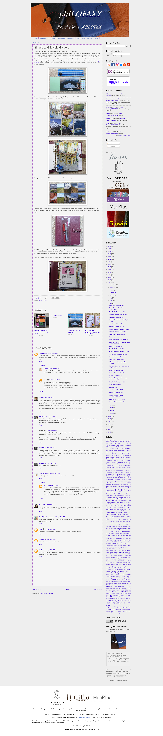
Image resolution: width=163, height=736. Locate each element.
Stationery (112, 588)
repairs (122, 574)
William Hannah (110, 609)
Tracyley (129, 596)
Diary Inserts (121, 476)
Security (108, 583)
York (112, 613)
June (111, 300)
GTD (125, 507)
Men (130, 530)
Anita (45, 379)
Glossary (128, 505)
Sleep (127, 585)
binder (107, 453)
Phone (107, 555)
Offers (129, 542)
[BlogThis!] (53, 298)
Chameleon (114, 462)
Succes (113, 590)
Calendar (108, 458)
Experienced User (115, 486)
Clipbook (120, 465)
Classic (116, 465)
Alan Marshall (43, 353)
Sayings (113, 581)
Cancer (108, 460)
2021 (109, 259)
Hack (117, 509)
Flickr (116, 500)
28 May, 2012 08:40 (50, 463)
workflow (108, 611)
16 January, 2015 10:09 (53, 485)
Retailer (113, 576)
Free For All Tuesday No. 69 (117, 312)
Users (112, 600)
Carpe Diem (115, 460)
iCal (112, 516)
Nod (118, 540)
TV (114, 598)
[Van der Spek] (118, 181)
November (113, 287)
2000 (113, 441)
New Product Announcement (117, 538)
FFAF (117, 490)
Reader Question (111, 571)
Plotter (124, 560)
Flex (113, 500)
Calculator (128, 457)
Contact (123, 469)
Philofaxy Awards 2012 (115, 375)
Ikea (115, 516)
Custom (112, 472)
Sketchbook (123, 585)
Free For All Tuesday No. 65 (117, 402)
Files (78, 38)
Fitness (129, 498)
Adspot (108, 447)
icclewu (46, 368)
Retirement (118, 576)
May (111, 303)
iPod (107, 519)
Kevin (107, 123)
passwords (108, 550)
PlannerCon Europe (124, 559)
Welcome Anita (113, 387)
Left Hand (123, 523)
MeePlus (117, 530)
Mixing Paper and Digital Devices (118, 354)
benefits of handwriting (125, 452)
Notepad (121, 542)
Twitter (117, 598)
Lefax (118, 523)
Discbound (109, 477)
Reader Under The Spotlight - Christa (119, 329)
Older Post (98, 589)
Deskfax (108, 476)
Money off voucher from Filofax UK (118, 339)
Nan (127, 535)
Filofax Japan (113, 495)
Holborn (125, 512)
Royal (120, 579)
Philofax (108, 554)
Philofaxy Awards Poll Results (117, 331)
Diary (113, 476)
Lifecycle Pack (123, 524)
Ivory (111, 519)
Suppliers (89, 38)
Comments (111, 146)
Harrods (121, 509)
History (120, 512)
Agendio (112, 447)
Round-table (114, 579)
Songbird (129, 586)
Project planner (121, 566)
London (125, 526)
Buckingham (128, 455)
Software (124, 586)
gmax (108, 131)
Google (111, 507)
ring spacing (124, 578)
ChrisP (114, 464)
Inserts (112, 518)
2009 (109, 421)
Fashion (108, 490)
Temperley (128, 591)
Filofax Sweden (120, 495)
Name (124, 535)
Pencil (129, 550)
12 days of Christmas (123, 440)
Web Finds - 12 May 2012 (116, 370)
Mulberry (128, 533)
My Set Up (119, 535)
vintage (129, 602)
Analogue (111, 448)
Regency (112, 574)
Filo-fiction (117, 492)
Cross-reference (120, 470)
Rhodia (107, 578)
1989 (110, 441)
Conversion (128, 469)
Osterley (124, 545)
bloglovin (117, 453)
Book (129, 453)
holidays (116, 514)
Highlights (114, 512)
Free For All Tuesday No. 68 (117, 334)
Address (128, 445)
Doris (40, 505)
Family (115, 487)
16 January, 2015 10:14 (49, 550)
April (111, 405)
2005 (109, 432)
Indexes (123, 516)
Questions (108, 569)
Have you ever (127, 509)
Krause (117, 521)
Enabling (128, 482)
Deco (118, 474)
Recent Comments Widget (125, 135)
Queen (129, 567)
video (125, 600)
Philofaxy (119, 554)
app (119, 448)
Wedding (113, 606)
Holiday (112, 514)
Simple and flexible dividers (116, 317)
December (113, 285)
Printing (111, 566)
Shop (124, 583)
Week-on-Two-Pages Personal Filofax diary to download (119, 343)
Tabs (45, 300)
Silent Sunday (110, 585)
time (107, 595)
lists (113, 526)
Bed (109, 452)
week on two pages (126, 606)
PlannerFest (108, 560)
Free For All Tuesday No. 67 (117, 359)
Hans (107, 99)
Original (120, 545)
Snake (112, 586)
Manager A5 (124, 528)
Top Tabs (117, 596)
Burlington (118, 457)
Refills (107, 574)
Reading (125, 572)
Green (121, 507)
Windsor (123, 609)
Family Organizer (120, 487)
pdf (117, 550)
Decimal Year (113, 474)
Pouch (117, 564)
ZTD (121, 613)
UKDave (108, 107)
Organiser (115, 545)
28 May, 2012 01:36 (54, 368)
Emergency (115, 482)
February (112, 410)
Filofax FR (116, 493)
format (126, 500)
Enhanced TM (110, 484)
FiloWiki (128, 497)
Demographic (123, 474)
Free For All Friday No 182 (116, 372)
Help (130, 511)
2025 (109, 248)
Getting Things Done (115, 505)
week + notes (118, 606)
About (35, 38)
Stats (116, 588)
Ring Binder (112, 578)
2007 (109, 427)
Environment (123, 484)
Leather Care (113, 523)
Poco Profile (109, 562)
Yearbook (108, 613)
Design (129, 474)
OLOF (109, 543)
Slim (130, 585)
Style (110, 590)
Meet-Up (122, 530)
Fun (107, 504)
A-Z (123, 443)
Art (130, 448)
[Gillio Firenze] (118, 188)
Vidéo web (122, 602)
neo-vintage (112, 536)
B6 (127, 450)
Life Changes (109, 524)
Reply (40, 361)
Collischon (108, 467)
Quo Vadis (117, 569)
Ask (116, 450)
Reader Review (120, 571)
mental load (109, 531)
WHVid (129, 607)
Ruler (123, 579)
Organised (109, 545)
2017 (109, 269)
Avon (121, 450)
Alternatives (123, 447)
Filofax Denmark (109, 493)
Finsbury (113, 498)
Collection (128, 465)
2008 (109, 424)
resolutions (128, 574)
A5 (127, 443)
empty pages (121, 482)
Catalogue (121, 460)
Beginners (113, 452)
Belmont (118, 452)
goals (107, 507)
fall (112, 487)
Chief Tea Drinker (44, 473)
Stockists (124, 588)
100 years (114, 440)
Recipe (129, 572)
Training (108, 598)
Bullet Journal (110, 457)
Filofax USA (115, 497)
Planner (120, 555)
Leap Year (128, 521)
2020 (109, 261)
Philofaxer (112, 554)
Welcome (112, 607)
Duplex (116, 481)
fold (124, 500)
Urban (126, 598)
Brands (122, 455)
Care (111, 460)
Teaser (116, 591)
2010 (109, 419)
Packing (120, 547)
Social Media (118, 586)
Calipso (114, 458)
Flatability (108, 500)
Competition (118, 469)
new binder (125, 536)
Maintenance (113, 528)
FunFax (120, 504)
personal (121, 552)
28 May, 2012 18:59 (50, 539)
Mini (123, 531)
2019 (109, 264)
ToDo (111, 596)
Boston (117, 455)
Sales (129, 579)
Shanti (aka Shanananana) (46, 517)
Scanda (117, 581)
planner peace (116, 557)
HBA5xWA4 (108, 511)
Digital (129, 476)
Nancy (41, 397)
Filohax (121, 497)
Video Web (115, 602)
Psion (110, 567)
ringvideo (108, 579)
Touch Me (122, 596)
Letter (126, 523)
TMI (125, 595)
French (129, 502)
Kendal (129, 519)
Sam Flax (108, 581)
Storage (128, 588)
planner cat (127, 555)
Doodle (119, 479)
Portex (113, 564)
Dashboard (120, 472)
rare (125, 569)
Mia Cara (114, 531)
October (112, 290)
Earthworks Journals (122, 481)
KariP (45, 485)
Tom (114, 596)
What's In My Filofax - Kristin (117, 399)
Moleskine (128, 531)
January (112, 413)
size (116, 585)
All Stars (118, 447)
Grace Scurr (117, 507)
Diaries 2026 (61, 38)
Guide (111, 509)
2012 (109, 282)
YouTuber (116, 613)
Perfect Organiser (114, 552)
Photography (113, 555)
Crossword (128, 470)
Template (108, 593)
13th (130, 440)
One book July (114, 543)
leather (108, 523)
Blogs (121, 453)
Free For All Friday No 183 (116, 349)
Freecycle (125, 502)
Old (107, 543)
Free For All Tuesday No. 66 (117, 382)
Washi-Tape (123, 603)
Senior (111, 583)
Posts (110, 143)
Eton (107, 486)
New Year (109, 540)
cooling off (109, 470)
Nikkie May (109, 94)
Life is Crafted (116, 524)
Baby (129, 450)
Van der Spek (119, 600)
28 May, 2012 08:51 (48, 505)
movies (124, 533)
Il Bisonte (118, 516)
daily (116, 472)
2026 (109, 246)
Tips (122, 595)
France (110, 502)
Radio (121, 569)
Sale (126, 579)
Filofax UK (128, 495)
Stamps (108, 588)
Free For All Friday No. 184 (116, 326)
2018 (109, 267)
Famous (126, 487)
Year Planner (127, 611)
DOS (127, 479)
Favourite (112, 490)
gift (121, 505)
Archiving (126, 448)
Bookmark (108, 455)
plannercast (113, 559)
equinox (129, 484)
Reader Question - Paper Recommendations (116, 395)
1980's (107, 441)
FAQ (129, 487)
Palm (110, 548)
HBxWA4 (114, 511)
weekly (108, 607)
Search (124, 581)
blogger (112, 453)
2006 (109, 429)
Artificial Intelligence (110, 450)
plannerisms (114, 560)
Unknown (41, 539)
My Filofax (112, 535)
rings (129, 578)
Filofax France (122, 493)
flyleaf (119, 500)
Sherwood (120, 583)
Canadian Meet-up (126, 458)
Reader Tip (128, 571)
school (120, 581)
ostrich (129, 545)
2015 (109, 275)
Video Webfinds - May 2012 (116, 305)
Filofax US (109, 497)
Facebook (108, 487)
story (107, 590)
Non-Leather (123, 540)
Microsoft (120, 531)
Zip (119, 613)
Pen (120, 550)
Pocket (129, 560)
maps (129, 528)
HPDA (110, 516)
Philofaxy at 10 (126, 554)
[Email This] (52, 298)
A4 (125, 443)
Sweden (122, 590)
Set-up (115, 583)
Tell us (123, 591)
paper (113, 548)
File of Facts (51, 38)
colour (112, 467)
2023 (109, 254)
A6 (130, 443)
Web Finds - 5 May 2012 (116, 390)
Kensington (109, 521)
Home (68, 589)
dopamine (124, 479)
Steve (119, 588)
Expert (122, 486)
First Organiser (121, 498)
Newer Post (36, 589)
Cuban (108, 472)
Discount (115, 477)
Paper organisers (127, 548)
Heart (126, 511)
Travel (112, 598)
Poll (111, 564)
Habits (114, 509)
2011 (109, 416)
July (111, 298)
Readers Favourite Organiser (114, 573)
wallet (119, 603)
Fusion (123, 504)
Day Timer (126, 472)
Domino (116, 479)
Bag (107, 452)
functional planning (113, 504)
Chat (129, 462)
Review (123, 576)
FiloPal (124, 497)
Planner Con (109, 557)
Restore (108, 576)
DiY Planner (127, 477)
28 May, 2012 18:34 (54, 379)
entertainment (117, 484)
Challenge (108, 462)
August (112, 295)
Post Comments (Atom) (46, 593)
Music (107, 535)
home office (121, 514)
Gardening (108, 505)
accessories (123, 445)
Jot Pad (119, 519)
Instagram (117, 518)
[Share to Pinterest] (59, 298)
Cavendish (128, 460)
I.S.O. (96, 38)
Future (126, 504)
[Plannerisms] (118, 202)
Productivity (115, 566)
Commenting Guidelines (84, 717)
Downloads (110, 481)
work (129, 609)
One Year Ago (122, 543)
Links (83, 38)
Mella (127, 530)
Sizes (119, 585)
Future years (70, 38)
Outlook (115, 547)
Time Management (114, 595)
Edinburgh (109, 482)
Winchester (118, 609)
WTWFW (113, 611)
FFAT (123, 490)
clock (124, 465)
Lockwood (119, 526)
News (114, 540)
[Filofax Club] (118, 160)
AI (115, 447)
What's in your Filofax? (121, 607)
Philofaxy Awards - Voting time (117, 357)
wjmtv (108, 113)
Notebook (116, 542)
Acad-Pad (108, 445)
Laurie (124, 521)
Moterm (120, 533)
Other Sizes (109, 547)
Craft (114, 470)
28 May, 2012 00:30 (48, 397)
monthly (108, 533)
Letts (129, 523)
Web (108, 606)
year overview (119, 611)
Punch (114, 567)
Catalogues (43, 38)
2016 (109, 272)
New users (128, 538)
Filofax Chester (127, 492)
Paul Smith (113, 550)
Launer (120, 521)
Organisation (128, 543)
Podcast (115, 562)
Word (126, 609)
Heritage (108, 512)
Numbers (125, 542)
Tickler (129, 593)
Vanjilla (41, 416)
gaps (129, 504)
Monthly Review (114, 533)
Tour (126, 596)
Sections (128, 581)
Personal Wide (127, 552)
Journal (124, 519)
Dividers (41, 300)
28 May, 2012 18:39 (50, 529)
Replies (43, 365)
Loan (115, 526)
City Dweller (125, 464)
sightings (129, 583)
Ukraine (123, 598)
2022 (109, 256)
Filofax (121, 492)
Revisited (128, 576)
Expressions (128, 486)
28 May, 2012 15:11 (60, 517)
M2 (109, 528)
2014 (109, 277)
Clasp (113, 465)
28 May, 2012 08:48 (55, 473)
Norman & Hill (109, 542)
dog (113, 479)
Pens (107, 552)
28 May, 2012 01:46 (49, 416)
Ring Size (118, 578)
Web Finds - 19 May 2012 (116, 346)
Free (121, 502)
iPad (129, 518)
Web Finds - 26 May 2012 (116, 324)
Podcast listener (122, 562)
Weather (129, 603)
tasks (113, 591)
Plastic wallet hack (114, 337)
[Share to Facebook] (57, 298)
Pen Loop (124, 550)
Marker (107, 530)
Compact (111, 469)
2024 (109, 251)
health (123, 511)
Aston (118, 450)
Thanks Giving (119, 593)
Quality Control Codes (121, 567)
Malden (119, 528)
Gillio (124, 505)
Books (113, 455)
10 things (108, 440)
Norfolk (129, 540)
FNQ (122, 500)
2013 (109, 280)
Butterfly (123, 457)
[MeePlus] (118, 210)
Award (124, 450)
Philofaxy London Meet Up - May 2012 (119, 314)
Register (117, 574)
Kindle (114, 521)
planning (120, 560)
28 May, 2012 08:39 (50, 447)
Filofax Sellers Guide (115, 384)
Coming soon (118, 467)
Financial (108, 498)
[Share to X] (55, 298)
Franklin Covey (116, 502)
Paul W (108, 118)
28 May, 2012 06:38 (52, 430)
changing (120, 462)
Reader (128, 569)
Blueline (125, 453)
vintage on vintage (111, 603)
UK (120, 598)
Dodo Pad (109, 479)
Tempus (113, 593)
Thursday (125, 593)
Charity (125, 462)
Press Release (123, 564)
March (111, 407)
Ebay (129, 481)
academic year (115, 445)
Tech (120, 591)
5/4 (121, 443)
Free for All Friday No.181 (116, 392)
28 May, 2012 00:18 (53, 353)
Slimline (108, 586)
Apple (122, 448)
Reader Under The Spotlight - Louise (119, 351)
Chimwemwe (109, 464)
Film (113, 492)
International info (124, 518)
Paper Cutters (119, 548)
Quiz (112, 569)
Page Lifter (124, 547)
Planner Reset (124, 557)
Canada (119, 458)
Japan (114, 519)
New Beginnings (119, 536)
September (113, 292)
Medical (112, 530)
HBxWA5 (119, 511)
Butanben (42, 447)
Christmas (119, 464)
